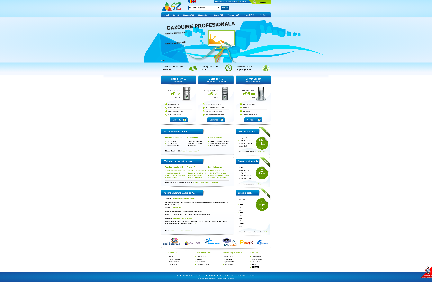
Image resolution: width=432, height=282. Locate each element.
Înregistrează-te (232, 1)
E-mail (254, 264)
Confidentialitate (174, 262)
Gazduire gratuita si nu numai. (182, 218)
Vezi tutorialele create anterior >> (205, 183)
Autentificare (219, 1)
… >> (179, 204)
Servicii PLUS (248, 15)
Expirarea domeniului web (197, 173)
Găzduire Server (204, 15)
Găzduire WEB (188, 15)
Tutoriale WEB (241, 275)
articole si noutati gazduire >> (180, 231)
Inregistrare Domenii (203, 264)
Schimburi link (228, 264)
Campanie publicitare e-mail (219, 175)
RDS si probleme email (218, 171)
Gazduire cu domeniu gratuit (250, 232)
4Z (177, 275)
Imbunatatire (177, 208)
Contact (263, 15)
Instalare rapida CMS (174, 173)
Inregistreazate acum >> (190, 151)
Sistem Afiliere (256, 256)
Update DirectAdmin (195, 175)
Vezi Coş (243, 1)
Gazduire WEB (201, 256)
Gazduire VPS (201, 259)
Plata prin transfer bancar (176, 171)
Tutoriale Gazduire (257, 259)
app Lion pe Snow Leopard (176, 175)
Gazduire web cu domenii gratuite (184, 199)
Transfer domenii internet (197, 171)
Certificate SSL (229, 256)
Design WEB (218, 15)
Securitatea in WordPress (218, 177)
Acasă (166, 15)
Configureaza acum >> (247, 152)
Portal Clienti (229, 275)
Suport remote (172, 177)
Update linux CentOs (195, 177)
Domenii (176, 15)
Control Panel (256, 262)
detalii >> (261, 152)
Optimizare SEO (233, 15)
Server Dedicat (201, 262)
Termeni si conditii (174, 259)
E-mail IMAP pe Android (218, 173)
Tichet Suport (173, 264)
